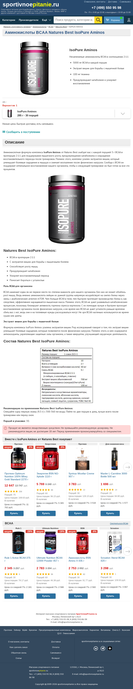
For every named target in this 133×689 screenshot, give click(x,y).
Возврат (56, 658)
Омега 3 (116, 630)
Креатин (33, 630)
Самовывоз (125, 2)
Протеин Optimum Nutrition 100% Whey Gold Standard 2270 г (16, 476)
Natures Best (61, 26)
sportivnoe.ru (31, 4)
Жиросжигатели (80, 630)
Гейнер (17, 630)
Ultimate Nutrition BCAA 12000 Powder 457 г (49, 559)
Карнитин (94, 630)
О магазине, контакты (94, 2)
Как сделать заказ (19, 647)
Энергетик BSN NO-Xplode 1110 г (48, 475)
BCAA (50, 26)
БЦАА (24, 630)
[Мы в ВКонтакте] (94, 648)
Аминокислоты (39, 26)
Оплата (55, 647)
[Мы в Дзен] (108, 648)
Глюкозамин (69, 633)
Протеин (8, 630)
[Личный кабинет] (129, 20)
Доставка (112, 2)
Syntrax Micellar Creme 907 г (81, 475)
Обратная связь (18, 652)
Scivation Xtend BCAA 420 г (113, 559)
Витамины (105, 630)
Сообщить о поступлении (23, 132)
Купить (14, 513)
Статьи (19, 658)
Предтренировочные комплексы (55, 630)
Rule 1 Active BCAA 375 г (17, 559)
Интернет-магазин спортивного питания (66, 613)
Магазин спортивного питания (17, 26)
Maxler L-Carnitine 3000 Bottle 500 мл (114, 475)
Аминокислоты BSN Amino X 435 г (80, 559)
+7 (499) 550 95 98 (106, 8)
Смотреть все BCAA (119, 523)
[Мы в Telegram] (101, 648)
